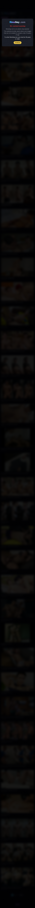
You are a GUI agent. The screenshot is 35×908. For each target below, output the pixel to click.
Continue (17, 42)
